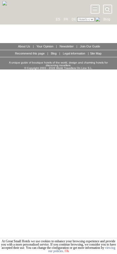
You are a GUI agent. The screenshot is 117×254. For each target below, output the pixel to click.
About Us (24, 46)
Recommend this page (30, 53)
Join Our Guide (90, 46)
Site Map (95, 53)
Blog (106, 19)
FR (66, 19)
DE (74, 19)
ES (58, 19)
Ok (67, 251)
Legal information (74, 53)
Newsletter (67, 46)
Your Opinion (44, 46)
